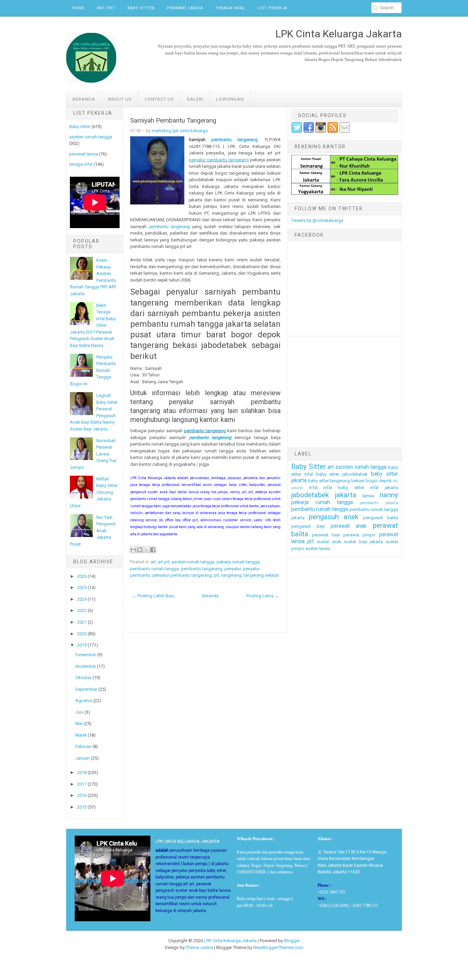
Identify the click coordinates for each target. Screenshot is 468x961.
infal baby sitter (343, 487)
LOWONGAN (230, 99)
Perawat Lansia (185, 8)
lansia (368, 495)
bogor (372, 480)
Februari (83, 746)
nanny (389, 495)
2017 (82, 784)
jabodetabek (310, 495)
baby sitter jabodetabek (342, 474)
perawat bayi (326, 534)
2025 (82, 587)
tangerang (231, 575)
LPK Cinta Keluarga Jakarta (230, 940)
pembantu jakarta (379, 502)
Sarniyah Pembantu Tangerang (173, 120)
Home (78, 8)
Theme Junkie (199, 947)
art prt (164, 561)
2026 (82, 576)
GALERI (195, 99)
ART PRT (106, 8)
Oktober (83, 677)
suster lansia (317, 548)
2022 (82, 610)
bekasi (358, 480)
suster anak (329, 541)
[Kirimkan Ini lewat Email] (133, 549)
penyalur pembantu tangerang (219, 159)
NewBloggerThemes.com (278, 947)
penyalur (232, 568)
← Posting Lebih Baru (153, 595)
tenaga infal (81, 164)
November (85, 666)
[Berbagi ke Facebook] (152, 549)
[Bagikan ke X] (146, 549)
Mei (79, 723)
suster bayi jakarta (363, 541)
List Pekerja (272, 8)
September (86, 689)
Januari (82, 758)
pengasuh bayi (308, 526)
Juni (79, 712)
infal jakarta (384, 487)
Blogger (292, 940)
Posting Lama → (262, 595)
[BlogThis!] (139, 549)
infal (313, 487)
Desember (85, 654)
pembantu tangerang (234, 139)
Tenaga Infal (230, 8)
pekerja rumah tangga (238, 561)
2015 (82, 807)
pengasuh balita (380, 517)
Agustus (83, 700)
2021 (82, 622)
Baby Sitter (141, 8)
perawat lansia (83, 154)
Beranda (84, 99)
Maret (81, 735)
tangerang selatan (261, 575)
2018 (82, 772)
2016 (82, 795)
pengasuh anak (333, 517)
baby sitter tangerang (329, 480)
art (153, 561)
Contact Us (159, 99)
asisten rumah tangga (90, 136)
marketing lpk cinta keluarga (180, 130)
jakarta (345, 495)
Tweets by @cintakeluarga (317, 220)
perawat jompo (359, 534)
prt (216, 575)
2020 (82, 633)
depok (385, 480)
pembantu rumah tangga (154, 568)
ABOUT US (120, 99)
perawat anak (349, 526)
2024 (82, 599)
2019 (82, 645)
